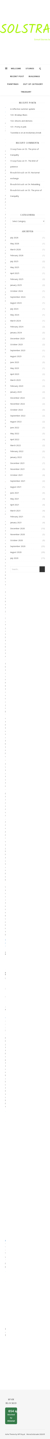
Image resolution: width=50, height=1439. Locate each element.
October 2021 (16, 475)
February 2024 (16, 326)
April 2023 (14, 374)
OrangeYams (16, 149)
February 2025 (16, 279)
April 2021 (14, 504)
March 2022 (15, 445)
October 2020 (16, 540)
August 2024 (16, 303)
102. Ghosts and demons (21, 120)
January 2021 (16, 522)
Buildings (34, 76)
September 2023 (17, 350)
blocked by (12, 1416)
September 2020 (17, 546)
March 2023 (15, 380)
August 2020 (16, 552)
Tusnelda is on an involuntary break (25, 132)
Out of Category (33, 84)
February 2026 (16, 255)
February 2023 (16, 386)
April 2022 (14, 439)
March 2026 (15, 249)
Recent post (17, 76)
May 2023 (14, 368)
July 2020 (14, 558)
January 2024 (16, 332)
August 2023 (16, 356)
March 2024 (15, 320)
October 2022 (16, 409)
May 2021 (14, 498)
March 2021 (15, 510)
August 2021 (16, 487)
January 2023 (16, 392)
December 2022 (17, 398)
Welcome (16, 68)
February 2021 (16, 516)
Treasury (26, 91)
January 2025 (16, 285)
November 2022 (17, 403)
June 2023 (14, 362)
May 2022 (14, 433)
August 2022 (16, 421)
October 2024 (16, 291)
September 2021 (17, 481)
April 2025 (14, 273)
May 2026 (14, 243)
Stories (30, 68)
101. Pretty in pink (18, 126)
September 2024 (17, 297)
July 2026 (14, 237)
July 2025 (14, 261)
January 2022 (16, 457)
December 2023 (17, 338)
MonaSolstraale (17, 172)
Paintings (12, 84)
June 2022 (14, 427)
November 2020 (17, 534)
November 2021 (17, 469)
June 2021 (14, 492)
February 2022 (16, 451)
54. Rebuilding (34, 184)
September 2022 (17, 415)
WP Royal (21, 1434)
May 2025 (14, 267)
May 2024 (14, 314)
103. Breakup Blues (18, 115)
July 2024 (14, 308)
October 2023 (16, 344)
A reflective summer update (22, 109)
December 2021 (17, 463)
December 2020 (17, 528)
